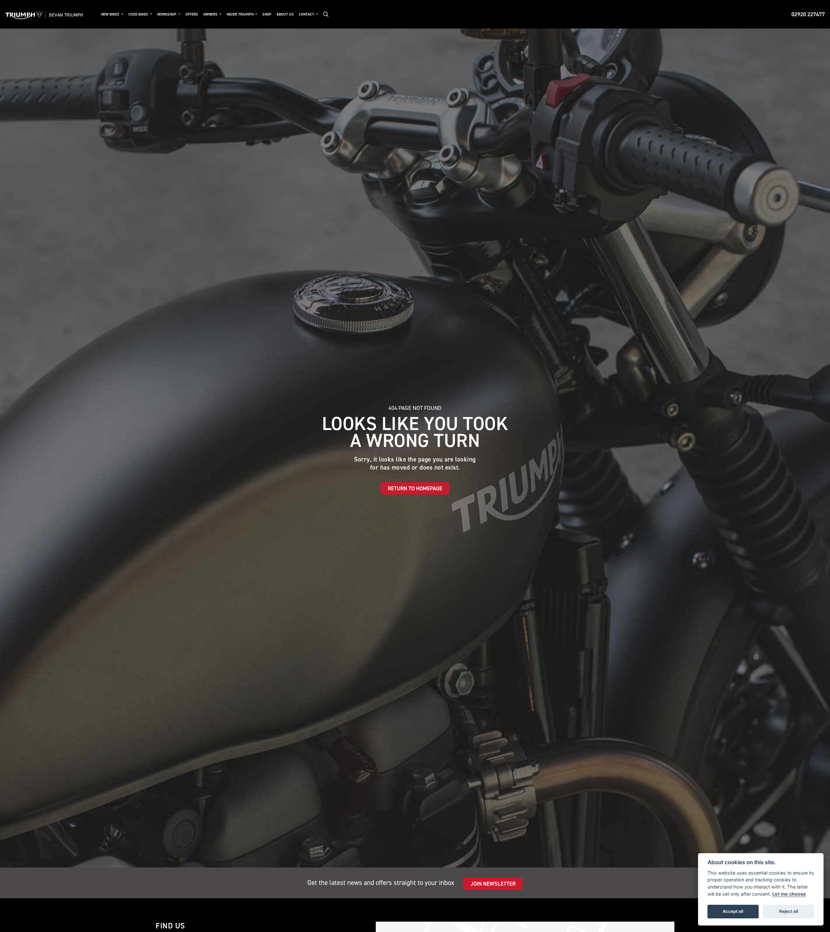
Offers (191, 14)
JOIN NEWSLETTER (493, 883)
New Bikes (110, 14)
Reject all (788, 911)
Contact (307, 14)
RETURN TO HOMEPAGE (415, 488)
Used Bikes (138, 14)
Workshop (167, 14)
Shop (266, 14)
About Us (285, 14)
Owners (211, 14)
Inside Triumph (241, 14)
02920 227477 (808, 14)
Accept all (733, 911)
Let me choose (789, 894)
